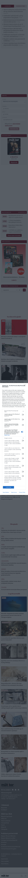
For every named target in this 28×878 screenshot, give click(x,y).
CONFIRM (8, 487)
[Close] (25, 385)
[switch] (22, 414)
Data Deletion (6, 492)
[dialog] (14, 439)
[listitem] (14, 411)
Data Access (14, 492)
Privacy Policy (22, 492)
